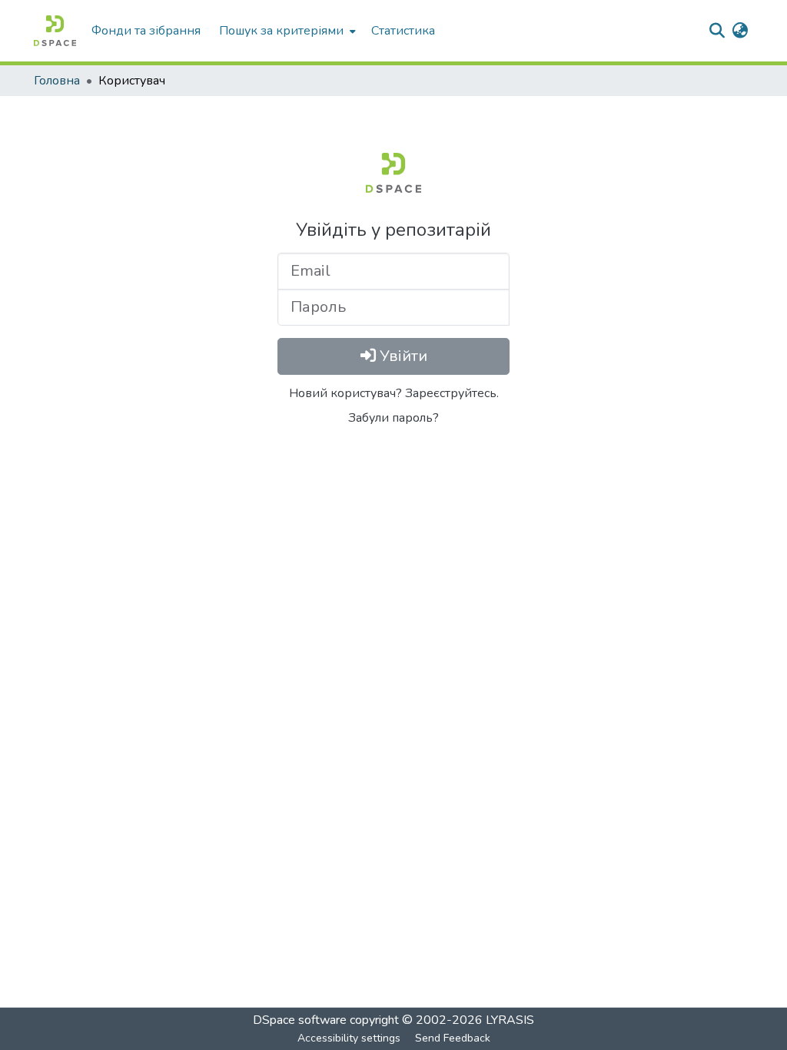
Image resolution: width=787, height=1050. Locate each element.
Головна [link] (57, 80)
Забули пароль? (393, 417)
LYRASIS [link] (510, 1020)
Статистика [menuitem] (403, 30)
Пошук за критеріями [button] (281, 30)
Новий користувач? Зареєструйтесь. (394, 393)
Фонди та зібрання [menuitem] (146, 30)
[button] (55, 30)
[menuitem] (286, 30)
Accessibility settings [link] (348, 1038)
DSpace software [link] (300, 1020)
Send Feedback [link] (452, 1038)
